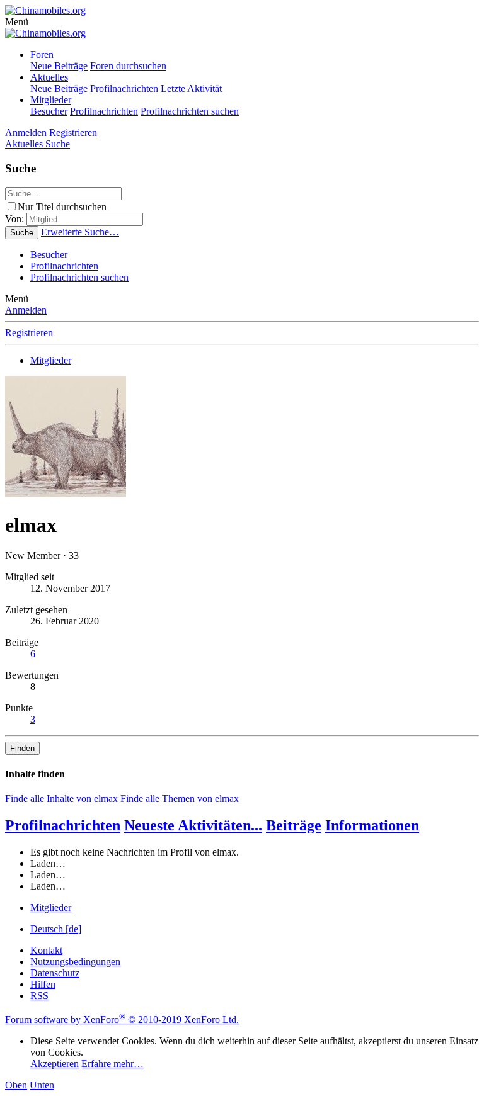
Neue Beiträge (59, 65)
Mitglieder (50, 99)
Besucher (48, 111)
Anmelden (26, 310)
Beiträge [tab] (293, 825)
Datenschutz (54, 973)
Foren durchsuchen (128, 65)
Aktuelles (49, 77)
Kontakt (46, 950)
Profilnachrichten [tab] (62, 825)
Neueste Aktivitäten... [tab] (193, 825)
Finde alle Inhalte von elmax (61, 798)
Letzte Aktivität (191, 88)
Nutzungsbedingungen (75, 961)
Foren (42, 54)
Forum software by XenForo (122, 1019)
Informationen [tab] (372, 825)
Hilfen (42, 984)
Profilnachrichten (124, 88)
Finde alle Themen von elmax (179, 798)
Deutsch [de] (55, 929)
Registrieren (29, 332)
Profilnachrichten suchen (190, 111)
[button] (16, 21)
